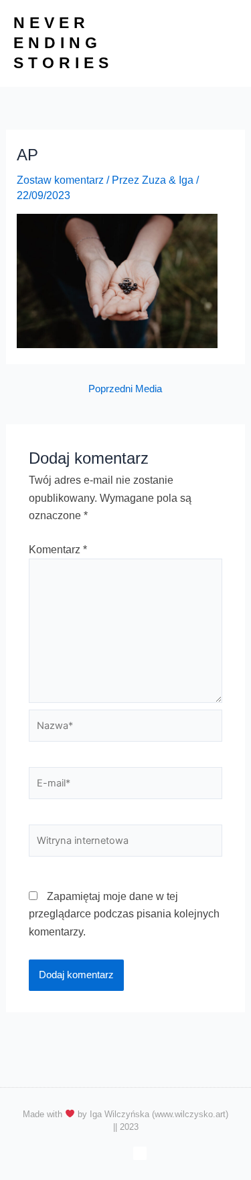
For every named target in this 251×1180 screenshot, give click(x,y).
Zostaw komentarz (60, 180)
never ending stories (63, 42)
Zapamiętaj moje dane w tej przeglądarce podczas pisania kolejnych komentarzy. (124, 914)
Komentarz (58, 549)
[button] (227, 43)
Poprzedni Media (125, 389)
